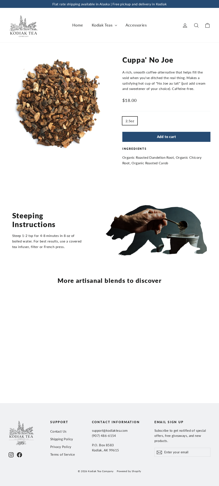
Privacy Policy (60, 447)
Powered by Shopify (129, 471)
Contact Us (58, 431)
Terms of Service (62, 454)
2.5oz (130, 121)
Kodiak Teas (103, 25)
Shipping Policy (61, 439)
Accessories (136, 25)
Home (77, 25)
